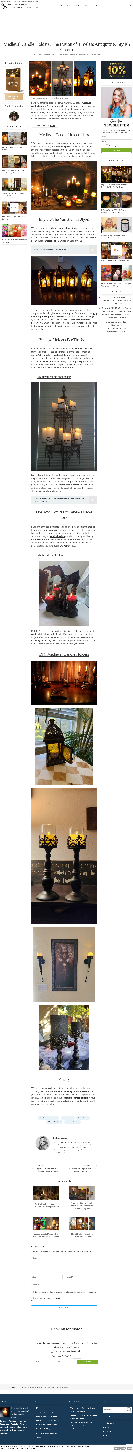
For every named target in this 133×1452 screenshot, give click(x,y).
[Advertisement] (66, 24)
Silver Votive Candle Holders (47, 1421)
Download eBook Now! (14, 97)
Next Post (80, 1169)
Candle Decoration (97, 6)
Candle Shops (114, 6)
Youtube (14, 1424)
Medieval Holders (54, 1122)
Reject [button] (123, 1448)
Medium (23, 1421)
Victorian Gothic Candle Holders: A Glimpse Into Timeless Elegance (82, 1206)
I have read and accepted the (45, 1299)
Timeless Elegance (72, 1122)
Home (13, 1387)
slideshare (22, 1427)
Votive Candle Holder (17, 4)
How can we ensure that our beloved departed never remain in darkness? (83, 1426)
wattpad (4, 1430)
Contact (128, 6)
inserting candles (39, 640)
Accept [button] (130, 1448)
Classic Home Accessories (48, 1118)
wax (66, 546)
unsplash (4, 1427)
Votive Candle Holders (75, 6)
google (21, 1430)
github (13, 1430)
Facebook (13, 1421)
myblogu (4, 1433)
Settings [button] (117, 1448)
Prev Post (47, 1169)
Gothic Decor (83, 1118)
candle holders (57, 536)
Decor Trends (68, 1118)
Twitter (3, 1421)
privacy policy (123, 146)
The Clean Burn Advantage (117, 297)
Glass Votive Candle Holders (47, 1416)
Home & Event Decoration (46, 1433)
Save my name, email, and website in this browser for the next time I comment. (66, 1292)
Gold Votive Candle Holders (47, 1425)
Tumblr (23, 1424)
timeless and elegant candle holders (73, 1091)
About (62, 6)
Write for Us (110, 1423)
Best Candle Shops (43, 1429)
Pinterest (4, 1424)
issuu (12, 1427)
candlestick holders (40, 634)
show (52, 125)
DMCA (107, 1436)
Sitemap (39, 1437)
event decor (52, 530)
